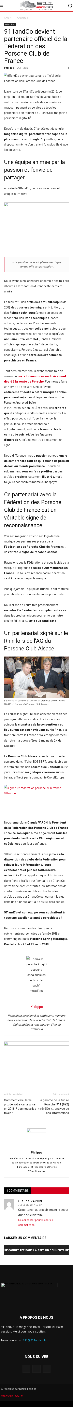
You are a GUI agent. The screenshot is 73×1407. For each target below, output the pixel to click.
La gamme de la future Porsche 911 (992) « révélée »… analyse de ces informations (53, 1106)
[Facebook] (26, 1369)
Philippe (9, 67)
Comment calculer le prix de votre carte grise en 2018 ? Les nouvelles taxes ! (20, 1106)
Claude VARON (30, 1201)
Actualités (22, 18)
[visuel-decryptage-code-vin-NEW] (36, 205)
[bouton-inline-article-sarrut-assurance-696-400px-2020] (36, 1044)
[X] (46, 1369)
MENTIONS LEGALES (12, 1396)
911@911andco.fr (34, 1340)
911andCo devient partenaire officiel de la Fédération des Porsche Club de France (35, 46)
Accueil (8, 18)
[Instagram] (36, 1369)
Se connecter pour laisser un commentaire (36, 1250)
